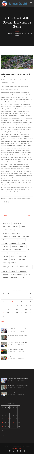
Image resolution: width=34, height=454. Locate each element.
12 (12, 305)
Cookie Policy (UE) (17, 448)
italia (4, 253)
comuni (23, 226)
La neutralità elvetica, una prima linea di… (18, 335)
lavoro (10, 253)
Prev (5, 216)
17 (3, 309)
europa (5, 243)
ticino (22, 277)
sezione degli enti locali (9, 263)
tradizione (6, 281)
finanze (22, 243)
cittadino (15, 226)
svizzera (28, 274)
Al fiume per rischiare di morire (15, 349)
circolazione (6, 226)
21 (21, 309)
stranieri (5, 274)
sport (13, 271)
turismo (14, 281)
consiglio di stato (8, 198)
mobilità (5, 259)
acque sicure (6, 223)
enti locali (13, 240)
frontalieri (6, 246)
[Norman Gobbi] (14, 4)
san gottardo (21, 259)
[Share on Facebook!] (4, 202)
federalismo (13, 243)
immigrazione (18, 249)
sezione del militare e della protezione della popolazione (15, 267)
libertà (13, 256)
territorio (5, 277)
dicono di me (16, 233)
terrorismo (14, 277)
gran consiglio (7, 249)
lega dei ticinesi (20, 253)
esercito (22, 240)
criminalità (6, 233)
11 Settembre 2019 (7, 80)
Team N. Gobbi (19, 80)
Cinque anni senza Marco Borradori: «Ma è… (19, 356)
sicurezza (5, 271)
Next (28, 216)
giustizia (22, 246)
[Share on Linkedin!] (8, 202)
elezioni (5, 240)
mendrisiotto (22, 256)
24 (3, 313)
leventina (5, 256)
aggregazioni (17, 223)
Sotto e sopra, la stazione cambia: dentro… (18, 342)
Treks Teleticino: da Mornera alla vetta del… (18, 328)
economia (26, 236)
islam (27, 249)
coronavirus (19, 230)
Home (17, 31)
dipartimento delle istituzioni (22, 198)
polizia (13, 259)
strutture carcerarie (16, 274)
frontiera (14, 246)
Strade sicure (22, 271)
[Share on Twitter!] (6, 202)
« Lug (2, 321)
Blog (5, 33)
